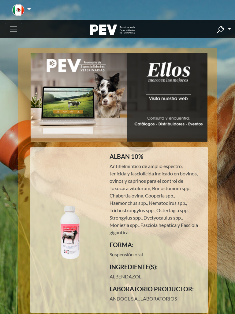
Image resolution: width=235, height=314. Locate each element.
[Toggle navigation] (13, 29)
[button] (21, 10)
